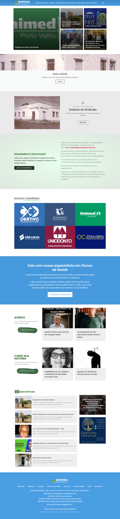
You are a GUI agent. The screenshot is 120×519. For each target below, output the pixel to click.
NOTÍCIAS (71, 3)
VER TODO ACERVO (27, 330)
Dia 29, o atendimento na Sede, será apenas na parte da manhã (53, 414)
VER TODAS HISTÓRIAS (27, 371)
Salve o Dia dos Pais (93, 26)
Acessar (60, 81)
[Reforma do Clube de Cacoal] (23, 460)
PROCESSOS (93, 3)
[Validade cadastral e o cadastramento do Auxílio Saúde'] (23, 445)
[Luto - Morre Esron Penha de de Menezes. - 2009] (23, 431)
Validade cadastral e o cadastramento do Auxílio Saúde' (50, 443)
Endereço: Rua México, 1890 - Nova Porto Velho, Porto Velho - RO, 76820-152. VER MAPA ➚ (60, 491)
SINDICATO (46, 3)
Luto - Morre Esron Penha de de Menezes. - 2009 (48, 429)
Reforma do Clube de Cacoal (42, 458)
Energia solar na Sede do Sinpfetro (44, 400)
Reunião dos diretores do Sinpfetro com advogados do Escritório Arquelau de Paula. (95, 44)
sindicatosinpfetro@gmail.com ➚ (62, 504)
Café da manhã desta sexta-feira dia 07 (71, 46)
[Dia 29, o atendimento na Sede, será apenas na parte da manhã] (23, 416)
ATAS (87, 3)
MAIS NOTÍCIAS (27, 391)
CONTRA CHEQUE (80, 3)
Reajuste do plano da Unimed (26, 47)
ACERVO (52, 3)
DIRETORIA (39, 3)
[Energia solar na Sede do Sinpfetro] (23, 402)
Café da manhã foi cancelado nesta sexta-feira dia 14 (71, 24)
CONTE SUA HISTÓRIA (62, 3)
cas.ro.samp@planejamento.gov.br (80, 147)
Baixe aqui (83, 122)
